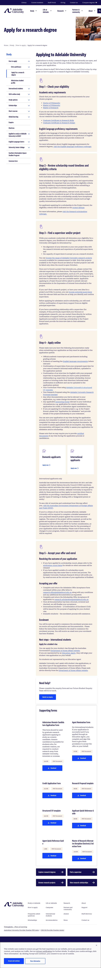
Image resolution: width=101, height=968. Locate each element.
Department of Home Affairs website (65, 651)
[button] (96, 945)
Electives (11, 128)
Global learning (13, 116)
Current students (37, 2)
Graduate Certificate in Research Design (59, 123)
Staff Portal (52, 2)
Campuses (49, 907)
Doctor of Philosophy (51, 103)
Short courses (13, 111)
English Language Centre (16, 141)
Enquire (11, 122)
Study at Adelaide (34, 903)
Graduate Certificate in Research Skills (58, 120)
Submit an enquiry (47, 697)
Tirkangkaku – (15, 927)
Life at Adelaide (51, 903)
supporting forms (62, 402)
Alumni (66, 914)
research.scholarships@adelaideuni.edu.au (71, 599)
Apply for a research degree (17, 73)
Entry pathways (16, 66)
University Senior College (16, 147)
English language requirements (75, 361)
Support (84, 907)
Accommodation (51, 920)
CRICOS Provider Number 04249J (52, 930)
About (84, 903)
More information (35, 961)
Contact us (74, 2)
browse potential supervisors (80, 292)
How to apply (13, 61)
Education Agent (68, 653)
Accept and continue (14, 961)
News (66, 920)
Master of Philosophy (51, 105)
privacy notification (44, 951)
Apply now (47, 465)
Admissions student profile (17, 81)
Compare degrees (88, 2)
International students (16, 88)
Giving (63, 2)
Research (67, 903)
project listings (78, 208)
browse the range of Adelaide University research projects (69, 258)
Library (24, 2)
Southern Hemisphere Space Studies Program (17, 154)
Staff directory (87, 914)
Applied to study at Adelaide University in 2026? (17, 134)
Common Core (13, 161)
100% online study (14, 94)
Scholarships (13, 105)
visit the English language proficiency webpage (72, 147)
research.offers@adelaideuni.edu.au (57, 592)
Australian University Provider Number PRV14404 (21, 930)
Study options (13, 99)
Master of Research (50, 108)
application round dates (52, 565)
